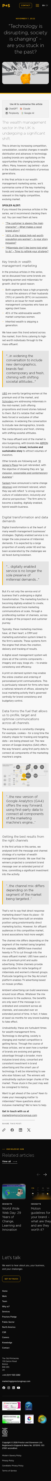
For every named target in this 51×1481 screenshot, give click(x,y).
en (43, 5)
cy (47, 5)
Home (4, 1291)
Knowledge (7, 1342)
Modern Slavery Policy (11, 1455)
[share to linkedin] (20, 1130)
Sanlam (6, 483)
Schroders (8, 401)
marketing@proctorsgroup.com (19, 1115)
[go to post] (14, 1192)
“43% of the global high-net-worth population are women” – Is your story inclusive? (26, 239)
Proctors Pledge (9, 1316)
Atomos (7, 487)
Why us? (6, 1306)
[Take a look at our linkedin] (13, 1387)
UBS (4, 393)
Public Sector (8, 1322)
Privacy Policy (8, 1460)
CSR (4, 1332)
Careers (5, 1337)
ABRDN (44, 443)
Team (4, 1301)
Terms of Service (9, 1470)
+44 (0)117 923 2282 (11, 1375)
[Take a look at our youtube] (18, 1387)
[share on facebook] (12, 1130)
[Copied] (3, 1130)
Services (6, 1311)
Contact (6, 1347)
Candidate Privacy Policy (12, 1465)
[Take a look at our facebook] (3, 1387)
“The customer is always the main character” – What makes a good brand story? (24, 227)
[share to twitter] (28, 1130)
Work (4, 1296)
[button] (37, 5)
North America (8, 1327)
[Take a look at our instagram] (8, 1387)
